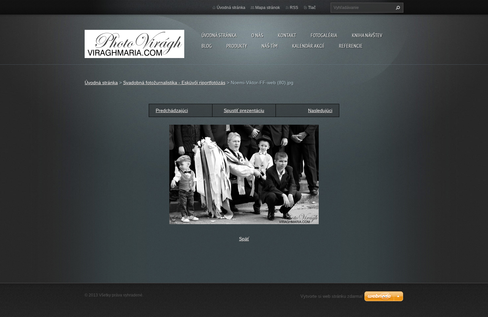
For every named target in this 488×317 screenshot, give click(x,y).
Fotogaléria (324, 35)
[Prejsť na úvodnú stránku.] (134, 42)
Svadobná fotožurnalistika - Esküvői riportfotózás (174, 82)
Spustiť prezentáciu (244, 110)
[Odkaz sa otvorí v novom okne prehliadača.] (244, 174)
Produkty (236, 45)
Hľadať (397, 8)
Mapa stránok (267, 7)
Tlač (312, 7)
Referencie (351, 45)
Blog (207, 45)
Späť (244, 238)
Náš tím (270, 45)
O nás (257, 35)
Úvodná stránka (219, 35)
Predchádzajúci (172, 110)
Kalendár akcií (308, 45)
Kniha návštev (367, 35)
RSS (294, 7)
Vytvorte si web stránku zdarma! (331, 296)
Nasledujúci (320, 110)
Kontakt (287, 35)
